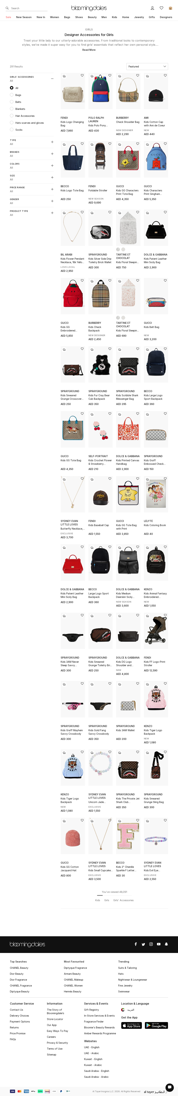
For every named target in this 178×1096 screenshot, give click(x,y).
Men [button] (104, 17)
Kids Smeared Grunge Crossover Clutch (71, 397)
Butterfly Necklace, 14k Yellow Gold (72, 528)
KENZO (148, 589)
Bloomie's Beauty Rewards (99, 1027)
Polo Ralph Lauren (96, 119)
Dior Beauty (16, 973)
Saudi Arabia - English (96, 1070)
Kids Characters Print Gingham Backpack (153, 192)
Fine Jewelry (125, 985)
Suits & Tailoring (127, 967)
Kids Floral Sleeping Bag (127, 262)
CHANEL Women (73, 985)
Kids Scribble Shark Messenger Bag (127, 397)
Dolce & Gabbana (155, 254)
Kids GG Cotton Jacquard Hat (70, 868)
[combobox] (147, 66)
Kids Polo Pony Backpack (97, 125)
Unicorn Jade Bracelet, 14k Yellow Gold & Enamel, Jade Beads (100, 802)
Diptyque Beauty (19, 991)
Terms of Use (54, 1048)
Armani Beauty (72, 973)
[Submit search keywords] (7, 8)
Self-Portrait (98, 456)
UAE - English (91, 1047)
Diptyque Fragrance (75, 967)
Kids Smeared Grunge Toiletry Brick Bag (100, 663)
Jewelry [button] (139, 17)
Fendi (64, 117)
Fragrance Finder (94, 1021)
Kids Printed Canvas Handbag (127, 462)
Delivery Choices (19, 1015)
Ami (146, 117)
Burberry (122, 117)
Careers (51, 1036)
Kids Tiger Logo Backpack (153, 732)
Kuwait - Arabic (93, 1064)
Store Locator (55, 1019)
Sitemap (51, 1054)
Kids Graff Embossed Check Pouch (154, 462)
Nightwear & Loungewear (132, 979)
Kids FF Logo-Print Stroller (154, 663)
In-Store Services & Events (99, 1015)
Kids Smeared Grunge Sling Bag (154, 800)
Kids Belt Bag (151, 327)
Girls (89, 29)
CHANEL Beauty (19, 967)
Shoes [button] (79, 17)
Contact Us (16, 1009)
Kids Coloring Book (155, 525)
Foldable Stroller (97, 190)
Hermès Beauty (72, 991)
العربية (130, 1009)
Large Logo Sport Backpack (98, 595)
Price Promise (17, 1033)
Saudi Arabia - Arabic (96, 1076)
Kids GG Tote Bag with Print (126, 527)
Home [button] (125, 17)
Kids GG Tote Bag (71, 460)
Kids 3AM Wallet (125, 730)
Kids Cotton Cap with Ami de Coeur (154, 123)
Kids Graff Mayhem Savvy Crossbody (72, 732)
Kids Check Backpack (94, 329)
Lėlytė (148, 520)
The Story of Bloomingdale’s (55, 1011)
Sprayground (97, 254)
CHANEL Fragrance (21, 985)
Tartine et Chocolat (123, 256)
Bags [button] (67, 17)
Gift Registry (91, 1009)
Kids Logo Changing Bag (72, 123)
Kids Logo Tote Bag (72, 190)
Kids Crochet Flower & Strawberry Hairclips (100, 462)
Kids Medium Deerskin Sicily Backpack (124, 595)
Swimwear (124, 991)
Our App (52, 1025)
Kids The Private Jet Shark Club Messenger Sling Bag (128, 800)
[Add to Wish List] (82, 75)
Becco (65, 186)
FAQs (13, 1039)
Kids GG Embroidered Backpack (68, 329)
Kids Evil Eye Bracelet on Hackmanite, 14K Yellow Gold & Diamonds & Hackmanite (153, 870)
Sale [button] (8, 17)
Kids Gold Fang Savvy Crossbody (98, 732)
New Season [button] (24, 17)
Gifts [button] (152, 17)
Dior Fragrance (18, 979)
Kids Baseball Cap (98, 525)
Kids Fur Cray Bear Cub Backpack (99, 397)
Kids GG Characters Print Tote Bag (127, 192)
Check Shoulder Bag (127, 121)
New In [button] (41, 17)
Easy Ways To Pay (57, 1030)
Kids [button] (114, 17)
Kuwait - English (93, 1059)
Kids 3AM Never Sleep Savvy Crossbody (70, 663)
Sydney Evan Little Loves (69, 522)
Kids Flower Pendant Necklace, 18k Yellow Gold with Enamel (72, 260)
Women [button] (54, 17)
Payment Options (20, 1021)
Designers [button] (166, 17)
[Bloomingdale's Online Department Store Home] (89, 8)
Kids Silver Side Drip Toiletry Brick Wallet (99, 260)
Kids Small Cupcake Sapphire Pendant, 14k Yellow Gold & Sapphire (99, 870)
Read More (89, 49)
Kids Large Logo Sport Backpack (153, 397)
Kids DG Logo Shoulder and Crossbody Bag (125, 663)
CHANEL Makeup (73, 979)
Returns (14, 1027)
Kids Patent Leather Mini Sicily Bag (155, 260)
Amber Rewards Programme (100, 1033)
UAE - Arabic (91, 1053)
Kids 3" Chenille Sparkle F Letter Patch (125, 868)
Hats (121, 973)
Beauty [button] (92, 17)
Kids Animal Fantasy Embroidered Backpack (155, 595)
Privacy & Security (57, 1042)
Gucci (120, 186)
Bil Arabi (66, 254)
